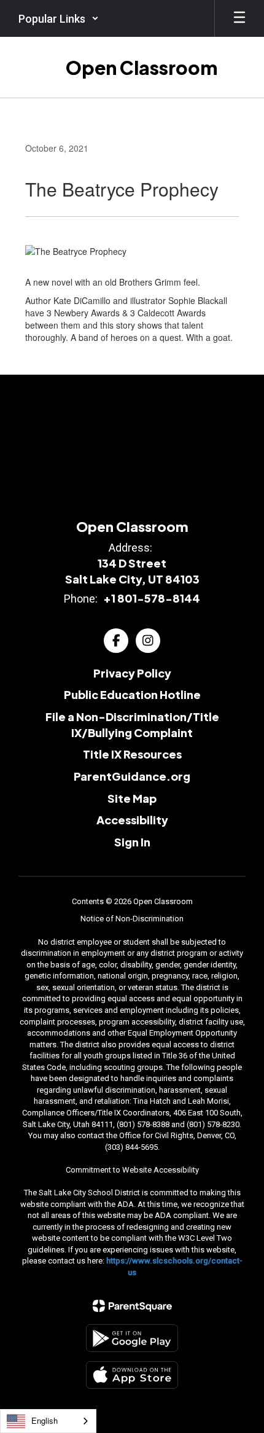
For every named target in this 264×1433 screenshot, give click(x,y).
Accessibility (132, 820)
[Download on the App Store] (132, 1375)
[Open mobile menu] (239, 18)
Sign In (132, 842)
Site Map (132, 798)
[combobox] (48, 1421)
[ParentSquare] (132, 1306)
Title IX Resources (132, 754)
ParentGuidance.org (132, 776)
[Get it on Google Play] (132, 1338)
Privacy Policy (132, 673)
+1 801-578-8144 (151, 598)
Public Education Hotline (132, 694)
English (44, 1420)
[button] (58, 18)
